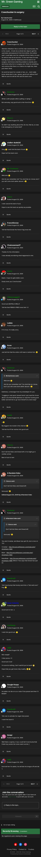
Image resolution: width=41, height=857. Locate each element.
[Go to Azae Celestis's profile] (4, 604)
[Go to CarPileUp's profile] (4, 627)
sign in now (12, 797)
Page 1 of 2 (20, 34)
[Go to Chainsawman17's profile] (4, 246)
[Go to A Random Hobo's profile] (4, 474)
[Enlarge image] (33, 102)
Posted (15, 44)
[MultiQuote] (3, 83)
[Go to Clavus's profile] (4, 446)
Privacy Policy (12, 849)
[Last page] (38, 33)
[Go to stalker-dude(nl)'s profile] (4, 144)
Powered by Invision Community (20, 854)
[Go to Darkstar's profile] (4, 93)
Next (34, 34)
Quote (9, 84)
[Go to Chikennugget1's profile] (4, 298)
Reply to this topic (20, 26)
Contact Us (22, 849)
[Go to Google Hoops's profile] (4, 686)
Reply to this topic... (12, 805)
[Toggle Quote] (5, 376)
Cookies (31, 849)
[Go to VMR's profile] (4, 649)
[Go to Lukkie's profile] (4, 324)
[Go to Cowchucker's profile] (4, 43)
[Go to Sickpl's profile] (4, 736)
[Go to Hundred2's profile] (4, 580)
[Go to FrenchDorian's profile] (4, 224)
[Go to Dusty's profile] (4, 272)
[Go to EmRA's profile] (4, 417)
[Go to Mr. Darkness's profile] (4, 170)
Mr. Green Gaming (12, 1)
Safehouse (17, 20)
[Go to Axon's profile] (4, 347)
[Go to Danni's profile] (4, 198)
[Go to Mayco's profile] (4, 119)
